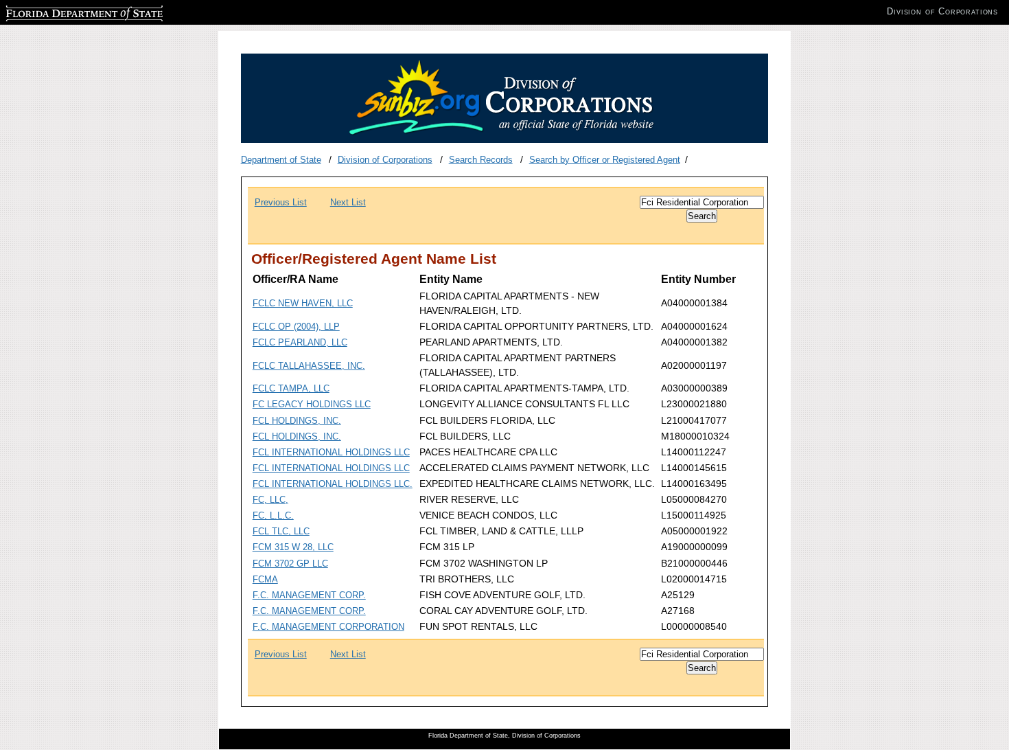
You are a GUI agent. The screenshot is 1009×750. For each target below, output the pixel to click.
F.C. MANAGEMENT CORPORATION (328, 627)
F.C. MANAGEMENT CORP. (309, 595)
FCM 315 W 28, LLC (293, 547)
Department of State (281, 160)
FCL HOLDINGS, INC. (297, 421)
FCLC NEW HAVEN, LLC (303, 303)
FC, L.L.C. (273, 515)
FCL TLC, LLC (281, 531)
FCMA (265, 579)
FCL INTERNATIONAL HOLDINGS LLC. (333, 484)
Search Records (481, 160)
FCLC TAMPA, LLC (291, 388)
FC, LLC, (270, 500)
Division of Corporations (385, 160)
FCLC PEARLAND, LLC (300, 342)
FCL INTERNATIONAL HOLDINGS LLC (331, 452)
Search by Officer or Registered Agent (604, 160)
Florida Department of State (60, 11)
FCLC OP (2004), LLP (296, 326)
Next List (348, 202)
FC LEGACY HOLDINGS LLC (312, 404)
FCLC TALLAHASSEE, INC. (309, 366)
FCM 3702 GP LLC (290, 563)
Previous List (281, 202)
